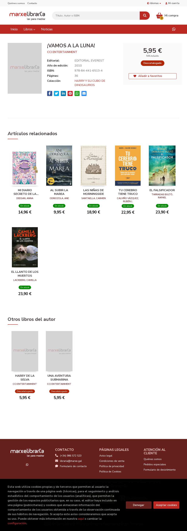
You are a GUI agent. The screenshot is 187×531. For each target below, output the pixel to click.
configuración (17, 523)
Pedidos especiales (155, 464)
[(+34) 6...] (174, 29)
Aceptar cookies (166, 505)
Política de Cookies (110, 471)
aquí (81, 519)
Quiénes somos (16, 3)
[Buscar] (145, 16)
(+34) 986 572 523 (70, 455)
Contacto (32, 3)
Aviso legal (105, 455)
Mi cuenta (173, 3)
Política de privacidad (111, 466)
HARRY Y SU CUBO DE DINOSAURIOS (90, 83)
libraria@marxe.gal (71, 461)
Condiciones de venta (111, 461)
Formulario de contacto (73, 466)
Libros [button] (28, 29)
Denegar (138, 505)
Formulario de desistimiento (160, 469)
